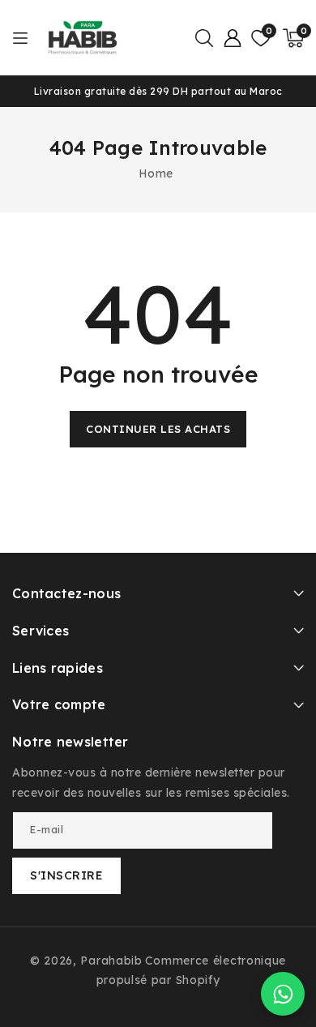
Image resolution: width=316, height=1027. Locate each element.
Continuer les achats (158, 428)
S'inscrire (66, 875)
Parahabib (111, 960)
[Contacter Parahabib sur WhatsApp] (283, 994)
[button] (204, 38)
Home (156, 173)
